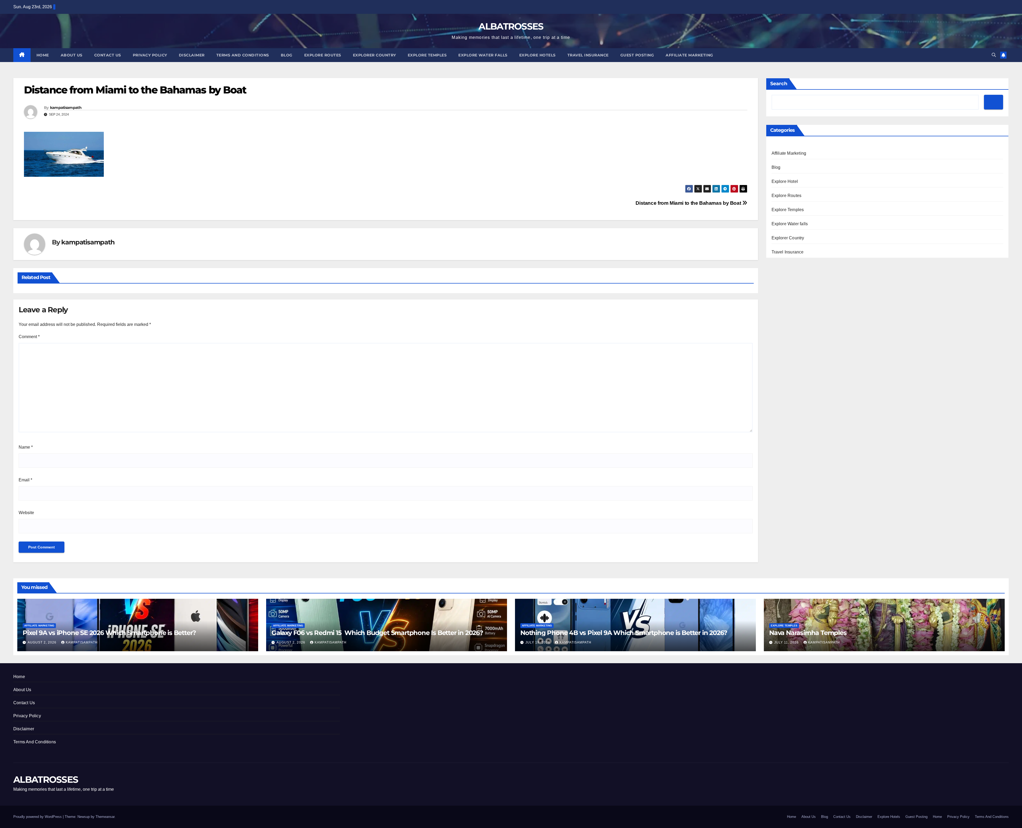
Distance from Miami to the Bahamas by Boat (689, 203)
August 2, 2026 (42, 642)
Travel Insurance (588, 55)
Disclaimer (192, 55)
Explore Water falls (483, 55)
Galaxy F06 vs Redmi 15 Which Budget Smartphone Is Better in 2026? (377, 633)
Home (42, 55)
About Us (72, 55)
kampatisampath (65, 107)
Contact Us (107, 55)
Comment (29, 336)
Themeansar (105, 817)
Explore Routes (322, 55)
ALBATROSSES (511, 26)
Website (26, 512)
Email (25, 480)
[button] (994, 55)
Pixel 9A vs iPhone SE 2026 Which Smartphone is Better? (109, 633)
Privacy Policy (150, 55)
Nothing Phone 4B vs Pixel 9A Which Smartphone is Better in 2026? (623, 633)
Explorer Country (374, 55)
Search (778, 84)
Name (26, 447)
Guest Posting (637, 55)
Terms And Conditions (242, 55)
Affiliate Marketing (689, 55)
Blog (286, 55)
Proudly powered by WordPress (38, 817)
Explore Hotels (537, 55)
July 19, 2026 (538, 642)
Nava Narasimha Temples (808, 633)
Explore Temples (427, 55)
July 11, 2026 (787, 642)
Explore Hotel (785, 181)
